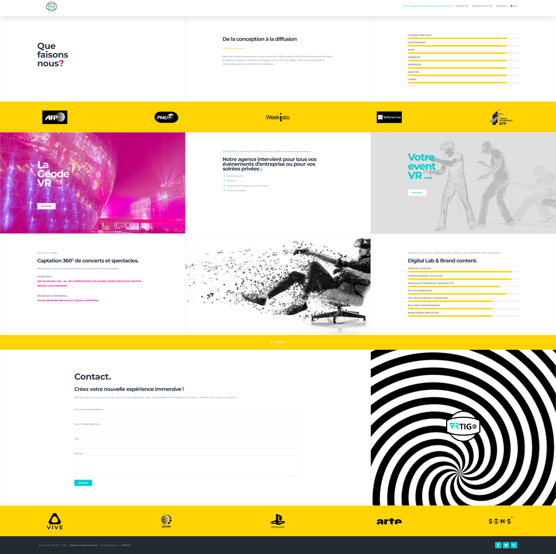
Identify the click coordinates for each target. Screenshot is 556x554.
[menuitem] (429, 6)
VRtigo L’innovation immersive (83, 545)
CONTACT (126, 545)
